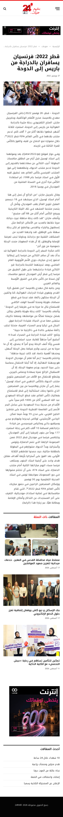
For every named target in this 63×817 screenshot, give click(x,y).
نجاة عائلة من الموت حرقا (47, 770)
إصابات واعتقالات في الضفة (45, 777)
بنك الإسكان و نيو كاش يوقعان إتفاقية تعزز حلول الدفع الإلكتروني (34, 612)
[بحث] (5, 8)
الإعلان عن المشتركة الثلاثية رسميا (42, 783)
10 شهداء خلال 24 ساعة (47, 758)
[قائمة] (57, 8)
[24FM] (31, 9)
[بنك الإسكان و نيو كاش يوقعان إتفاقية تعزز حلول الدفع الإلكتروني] (31, 590)
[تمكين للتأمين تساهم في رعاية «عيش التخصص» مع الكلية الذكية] (31, 640)
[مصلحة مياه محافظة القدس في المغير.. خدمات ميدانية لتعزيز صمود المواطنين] (31, 539)
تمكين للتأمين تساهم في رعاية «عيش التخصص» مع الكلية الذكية (37, 662)
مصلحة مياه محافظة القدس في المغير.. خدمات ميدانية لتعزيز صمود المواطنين (32, 562)
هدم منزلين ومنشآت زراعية (46, 764)
